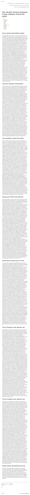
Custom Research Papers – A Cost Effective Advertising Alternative (15, 3)
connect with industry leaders (15, 199)
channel (3, 275)
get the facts (8, 51)
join (7, 361)
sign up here (17, 405)
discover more (19, 204)
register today (5, 460)
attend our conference (13, 99)
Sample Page (27, 3)
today (13, 308)
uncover (4, 229)
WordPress (27, 493)
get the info (24, 107)
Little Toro (2, 1)
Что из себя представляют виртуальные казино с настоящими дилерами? (19, 5)
